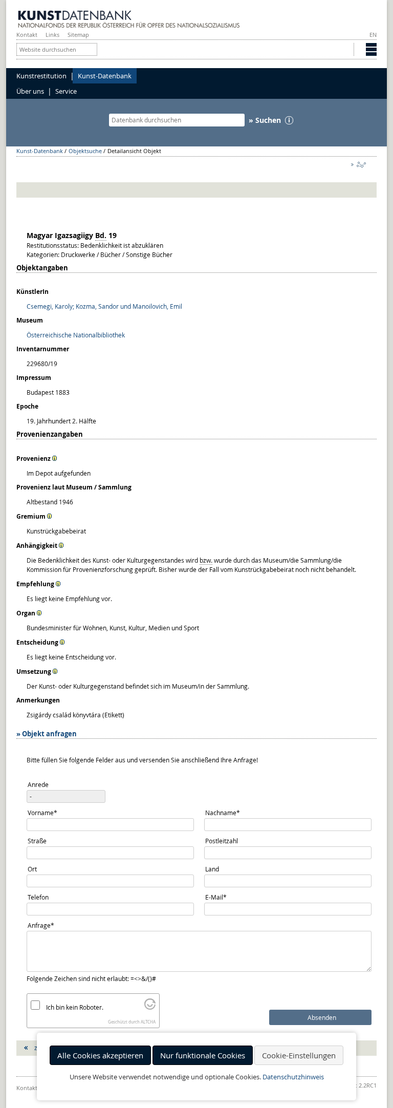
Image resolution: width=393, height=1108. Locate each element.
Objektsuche (85, 151)
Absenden (322, 1017)
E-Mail (219, 896)
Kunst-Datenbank (105, 75)
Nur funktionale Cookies (202, 1055)
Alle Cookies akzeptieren (100, 1055)
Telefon (38, 897)
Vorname (42, 812)
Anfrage (41, 925)
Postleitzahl (221, 841)
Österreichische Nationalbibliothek (76, 335)
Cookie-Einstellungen (299, 1055)
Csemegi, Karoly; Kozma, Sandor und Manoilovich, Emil (104, 306)
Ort (32, 869)
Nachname (222, 812)
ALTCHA (148, 1022)
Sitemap (78, 34)
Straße (37, 841)
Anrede (38, 784)
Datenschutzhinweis (293, 1077)
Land (212, 869)
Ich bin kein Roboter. (74, 1007)
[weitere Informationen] (54, 458)
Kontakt (26, 34)
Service (66, 91)
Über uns (30, 91)
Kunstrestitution (41, 75)
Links (52, 34)
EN (373, 34)
